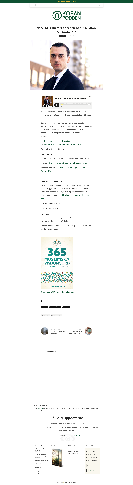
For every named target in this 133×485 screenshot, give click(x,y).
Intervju (62, 35)
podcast (59, 315)
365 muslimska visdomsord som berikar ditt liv (62, 144)
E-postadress (63, 375)
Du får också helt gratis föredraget (66, 429)
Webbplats (75, 375)
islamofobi (53, 315)
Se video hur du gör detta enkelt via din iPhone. (68, 163)
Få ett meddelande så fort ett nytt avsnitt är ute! (66, 424)
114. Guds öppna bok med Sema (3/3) (53, 331)
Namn (48, 375)
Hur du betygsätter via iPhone (50, 208)
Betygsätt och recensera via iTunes (51, 203)
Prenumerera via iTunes (48, 175)
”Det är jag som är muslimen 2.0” (57, 141)
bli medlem (40, 408)
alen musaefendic (45, 315)
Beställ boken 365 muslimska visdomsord (57, 292)
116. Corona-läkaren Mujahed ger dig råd (79, 331)
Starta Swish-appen (47, 234)
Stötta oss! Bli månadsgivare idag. (67, 1)
